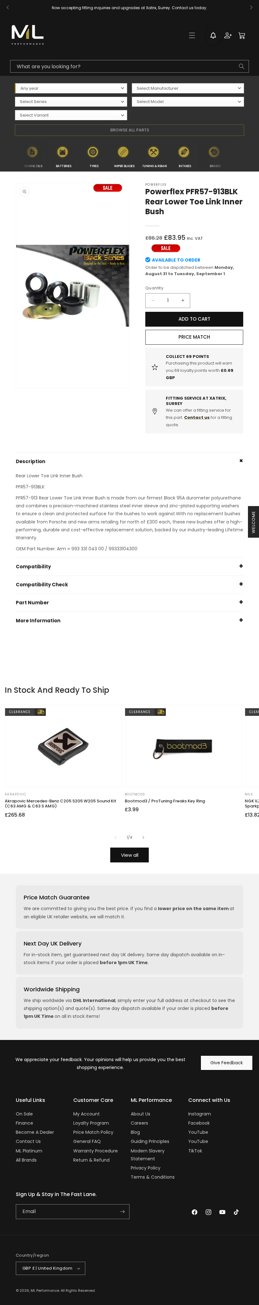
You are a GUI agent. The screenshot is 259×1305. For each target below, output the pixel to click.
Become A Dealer (35, 1132)
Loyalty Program (91, 1123)
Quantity (154, 288)
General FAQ (87, 1141)
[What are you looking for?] (242, 66)
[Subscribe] (122, 1211)
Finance (24, 1123)
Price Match (194, 337)
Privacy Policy (145, 1168)
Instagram (199, 1114)
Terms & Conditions (153, 1177)
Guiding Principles (150, 1141)
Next (234, 156)
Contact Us (28, 1141)
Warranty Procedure (95, 1151)
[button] (192, 35)
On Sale (24, 1114)
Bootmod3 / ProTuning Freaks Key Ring (165, 801)
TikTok (195, 1151)
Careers (139, 1123)
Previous (13, 156)
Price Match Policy (93, 1132)
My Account (86, 1114)
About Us (140, 1114)
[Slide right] (143, 837)
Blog (135, 1132)
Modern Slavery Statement (148, 1155)
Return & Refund (91, 1160)
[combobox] (129, 66)
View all (129, 855)
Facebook (199, 1123)
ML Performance (45, 1290)
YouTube (198, 1132)
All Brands (26, 1160)
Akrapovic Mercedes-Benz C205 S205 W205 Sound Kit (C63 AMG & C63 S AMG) (60, 804)
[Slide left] (116, 837)
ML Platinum (29, 1151)
